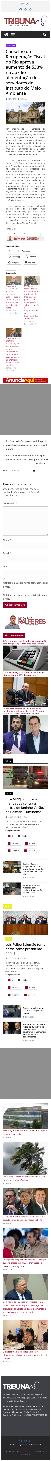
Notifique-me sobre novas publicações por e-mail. (25, 597)
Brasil (9, 939)
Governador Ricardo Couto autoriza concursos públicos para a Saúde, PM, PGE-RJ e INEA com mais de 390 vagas (13, 297)
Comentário (10, 503)
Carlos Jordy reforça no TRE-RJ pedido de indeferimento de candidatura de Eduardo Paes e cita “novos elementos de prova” (23, 711)
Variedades (11, 45)
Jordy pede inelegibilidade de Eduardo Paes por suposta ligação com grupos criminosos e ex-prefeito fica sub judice (25, 1263)
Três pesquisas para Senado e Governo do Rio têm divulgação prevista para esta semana (25, 642)
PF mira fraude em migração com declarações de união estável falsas (32, 889)
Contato (13, 1445)
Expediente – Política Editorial (29, 1445)
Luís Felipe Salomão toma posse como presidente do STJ (25, 948)
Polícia (9, 794)
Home (9, 234)
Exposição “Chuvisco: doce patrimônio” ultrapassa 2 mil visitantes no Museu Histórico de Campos (25, 1355)
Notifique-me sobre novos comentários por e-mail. (25, 584)
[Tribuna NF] (6, 34)
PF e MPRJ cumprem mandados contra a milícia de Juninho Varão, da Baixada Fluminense (24, 805)
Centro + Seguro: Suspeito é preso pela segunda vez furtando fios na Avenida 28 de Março (33, 869)
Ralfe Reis (23, 99)
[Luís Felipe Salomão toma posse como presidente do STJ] (25, 923)
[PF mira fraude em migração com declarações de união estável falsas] (12, 891)
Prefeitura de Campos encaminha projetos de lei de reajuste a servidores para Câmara (27, 445)
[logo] (21, 1383)
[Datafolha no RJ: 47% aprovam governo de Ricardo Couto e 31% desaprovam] (25, 678)
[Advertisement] (25, 409)
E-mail (7, 553)
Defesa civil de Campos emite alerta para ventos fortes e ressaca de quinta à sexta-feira (24, 459)
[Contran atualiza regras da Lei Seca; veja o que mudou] (12, 1012)
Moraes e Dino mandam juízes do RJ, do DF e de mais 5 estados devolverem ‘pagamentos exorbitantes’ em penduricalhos (34, 1030)
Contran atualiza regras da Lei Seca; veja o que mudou (33, 1010)
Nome (7, 540)
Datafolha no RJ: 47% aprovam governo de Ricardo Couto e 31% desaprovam (23, 673)
